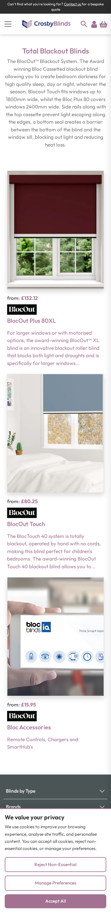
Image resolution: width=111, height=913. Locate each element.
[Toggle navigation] (8, 24)
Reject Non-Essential (55, 864)
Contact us (73, 4)
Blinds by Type (21, 791)
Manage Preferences (55, 883)
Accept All (55, 901)
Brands (13, 807)
